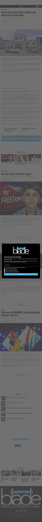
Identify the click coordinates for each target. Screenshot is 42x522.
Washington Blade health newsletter (12, 271)
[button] (21, 269)
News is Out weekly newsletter (12, 270)
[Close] (39, 245)
